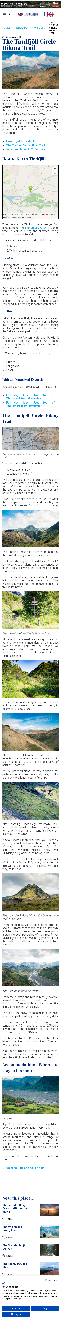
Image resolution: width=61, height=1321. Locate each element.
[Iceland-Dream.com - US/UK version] (51, 14)
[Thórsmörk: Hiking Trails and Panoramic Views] (49, 1215)
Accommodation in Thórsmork (25, 149)
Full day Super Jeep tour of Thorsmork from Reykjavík (30, 404)
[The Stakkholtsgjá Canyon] (49, 1255)
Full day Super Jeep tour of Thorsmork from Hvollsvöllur (30, 397)
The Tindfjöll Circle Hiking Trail (25, 145)
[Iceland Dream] (28, 14)
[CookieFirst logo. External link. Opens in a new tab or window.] (3, 1283)
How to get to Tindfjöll (20, 141)
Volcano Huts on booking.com (25, 1167)
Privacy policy (52, 1280)
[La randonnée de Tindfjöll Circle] (46, 14)
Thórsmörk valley (36, 227)
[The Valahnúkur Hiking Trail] (49, 1236)
